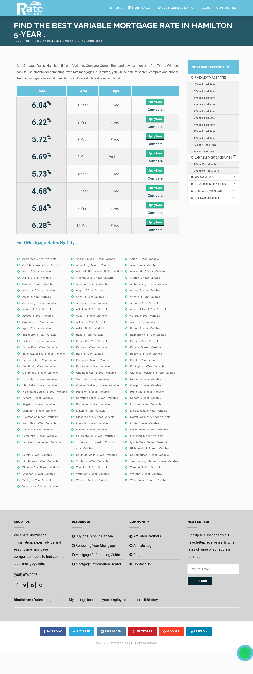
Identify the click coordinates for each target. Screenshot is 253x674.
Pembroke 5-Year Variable (39, 435)
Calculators (203, 176)
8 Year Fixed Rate (204, 131)
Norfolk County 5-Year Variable (150, 416)
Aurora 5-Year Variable (145, 315)
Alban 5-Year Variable (36, 271)
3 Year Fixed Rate (204, 97)
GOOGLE (173, 631)
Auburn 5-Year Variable (91, 315)
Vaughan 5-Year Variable (38, 473)
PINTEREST (144, 631)
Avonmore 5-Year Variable (39, 322)
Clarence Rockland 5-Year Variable (153, 372)
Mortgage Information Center (98, 564)
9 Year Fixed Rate (204, 138)
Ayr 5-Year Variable (143, 322)
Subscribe (200, 581)
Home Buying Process (209, 184)
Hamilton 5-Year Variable (92, 391)
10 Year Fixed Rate (205, 144)
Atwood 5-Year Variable (37, 315)
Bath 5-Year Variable (90, 353)
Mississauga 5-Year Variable (148, 410)
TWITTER (83, 631)
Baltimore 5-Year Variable (39, 341)
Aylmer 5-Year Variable (91, 322)
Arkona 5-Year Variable (145, 296)
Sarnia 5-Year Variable (37, 454)
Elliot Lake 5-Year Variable (39, 385)
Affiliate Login (143, 545)
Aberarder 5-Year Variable (39, 258)
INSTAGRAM (113, 631)
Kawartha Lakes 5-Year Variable (97, 397)
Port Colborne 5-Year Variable (41, 442)
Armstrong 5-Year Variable (39, 303)
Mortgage (140, 8)
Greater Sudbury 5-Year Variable (97, 385)
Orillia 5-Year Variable (144, 423)
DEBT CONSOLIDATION (178, 8)
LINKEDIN (201, 631)
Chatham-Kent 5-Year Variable (96, 372)
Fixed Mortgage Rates (210, 77)
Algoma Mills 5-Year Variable (94, 277)
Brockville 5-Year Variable (93, 366)
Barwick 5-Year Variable (92, 347)
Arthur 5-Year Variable (144, 303)
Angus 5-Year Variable (91, 290)
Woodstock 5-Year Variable (40, 486)
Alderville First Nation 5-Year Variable (100, 271)
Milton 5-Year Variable (90, 410)
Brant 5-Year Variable (144, 360)
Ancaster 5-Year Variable (38, 290)
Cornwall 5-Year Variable (92, 378)
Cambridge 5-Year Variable (40, 372)
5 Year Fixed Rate (204, 111)
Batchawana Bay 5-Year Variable (43, 353)
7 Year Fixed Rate (204, 124)
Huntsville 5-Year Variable (147, 391)
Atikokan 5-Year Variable (92, 309)
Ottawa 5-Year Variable (91, 429)
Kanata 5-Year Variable (37, 397)
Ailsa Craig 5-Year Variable (93, 265)
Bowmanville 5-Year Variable (40, 360)
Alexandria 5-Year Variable (147, 271)
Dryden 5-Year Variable (145, 378)
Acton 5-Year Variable (144, 258)
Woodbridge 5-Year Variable (148, 480)
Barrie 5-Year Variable (144, 341)
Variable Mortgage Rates (212, 157)
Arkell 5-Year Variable (90, 296)
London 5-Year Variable (145, 404)
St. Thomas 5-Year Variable (40, 461)
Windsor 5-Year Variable (92, 480)
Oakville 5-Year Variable (92, 423)
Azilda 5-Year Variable (90, 328)
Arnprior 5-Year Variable (92, 303)
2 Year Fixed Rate (204, 91)
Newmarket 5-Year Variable (40, 416)
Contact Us (226, 8)
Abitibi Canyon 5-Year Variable (96, 258)
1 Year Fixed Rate (204, 84)
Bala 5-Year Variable (89, 334)
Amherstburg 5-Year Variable (149, 284)
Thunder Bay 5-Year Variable (41, 467)
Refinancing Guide (206, 198)
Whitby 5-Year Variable (37, 480)
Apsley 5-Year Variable (145, 290)
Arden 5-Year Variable (36, 296)
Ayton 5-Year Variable (36, 328)
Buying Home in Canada (94, 536)
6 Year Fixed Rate (204, 117)
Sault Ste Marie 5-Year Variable (96, 454)
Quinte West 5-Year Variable (148, 442)
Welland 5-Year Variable (146, 473)
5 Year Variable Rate (206, 170)
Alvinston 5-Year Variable (92, 284)
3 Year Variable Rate (206, 164)
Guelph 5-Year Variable (145, 385)
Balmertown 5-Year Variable (148, 334)
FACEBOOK (54, 631)
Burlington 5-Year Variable (147, 366)
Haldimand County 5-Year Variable (44, 391)
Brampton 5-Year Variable (93, 360)
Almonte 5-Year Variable (38, 284)
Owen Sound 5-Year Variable (149, 429)
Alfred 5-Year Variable (36, 277)
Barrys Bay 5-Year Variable (40, 347)
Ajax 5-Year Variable (143, 265)
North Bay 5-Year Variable (39, 423)
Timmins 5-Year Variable (92, 467)
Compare (155, 110)
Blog (206, 8)
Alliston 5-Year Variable (145, 277)
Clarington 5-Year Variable (39, 378)
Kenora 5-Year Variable (145, 397)
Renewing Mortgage (208, 191)
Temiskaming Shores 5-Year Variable (154, 461)
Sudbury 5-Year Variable (92, 461)
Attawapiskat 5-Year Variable (148, 309)
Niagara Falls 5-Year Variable (95, 416)
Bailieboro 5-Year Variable (39, 334)
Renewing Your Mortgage (95, 545)
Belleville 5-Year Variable (146, 353)
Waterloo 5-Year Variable (92, 473)
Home (117, 8)
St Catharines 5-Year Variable (149, 454)
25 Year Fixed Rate (205, 151)
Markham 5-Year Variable (39, 410)
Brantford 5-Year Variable (39, 366)
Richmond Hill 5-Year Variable (149, 448)
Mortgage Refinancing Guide (98, 555)
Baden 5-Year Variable (145, 328)
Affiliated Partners (147, 536)
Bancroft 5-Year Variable (92, 341)
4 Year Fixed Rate (204, 104)
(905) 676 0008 (26, 575)
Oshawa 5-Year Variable (38, 429)
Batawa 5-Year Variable (145, 347)
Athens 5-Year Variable (37, 309)
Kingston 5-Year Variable (38, 404)
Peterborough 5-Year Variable (95, 435)
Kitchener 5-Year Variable (93, 404)
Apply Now (155, 101)
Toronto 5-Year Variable (145, 467)
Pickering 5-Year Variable (146, 435)
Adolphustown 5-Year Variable (41, 265)
